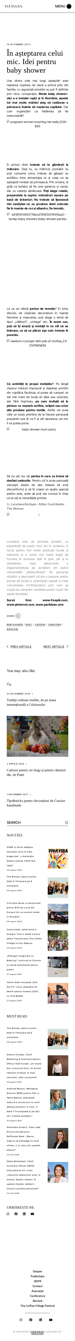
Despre (37, 1271)
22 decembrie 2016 (18, 694)
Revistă (37, 1301)
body (29, 624)
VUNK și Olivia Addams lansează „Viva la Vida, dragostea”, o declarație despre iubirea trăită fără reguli (21, 856)
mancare (12, 629)
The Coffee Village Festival (37, 1305)
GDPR (37, 1281)
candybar (54, 624)
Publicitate (37, 1276)
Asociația (37, 1291)
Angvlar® (37, 1333)
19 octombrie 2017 (18, 45)
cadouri (40, 624)
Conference (37, 1296)
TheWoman (37, 1331)
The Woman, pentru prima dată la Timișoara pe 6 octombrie (21, 881)
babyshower (15, 624)
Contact (37, 1286)
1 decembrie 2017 (17, 794)
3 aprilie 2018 (15, 764)
